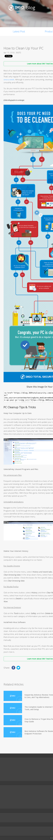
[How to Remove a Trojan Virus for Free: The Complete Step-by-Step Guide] (13, 720)
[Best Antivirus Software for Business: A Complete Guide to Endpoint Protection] (13, 732)
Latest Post (19, 31)
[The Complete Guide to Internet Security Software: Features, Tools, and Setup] (13, 708)
